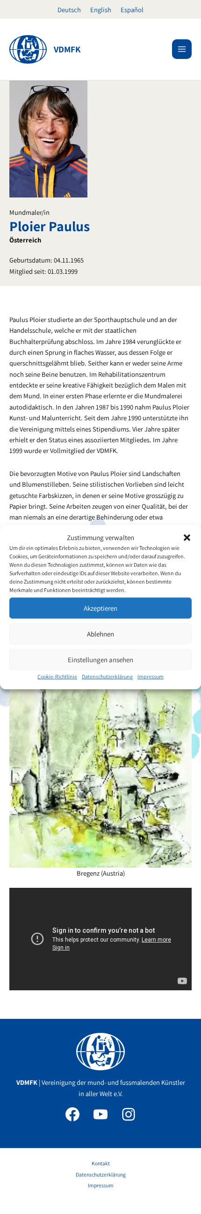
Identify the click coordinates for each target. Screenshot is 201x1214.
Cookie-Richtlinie (57, 676)
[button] (187, 537)
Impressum (150, 676)
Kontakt (101, 1163)
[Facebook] (72, 1114)
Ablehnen (100, 633)
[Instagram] (128, 1114)
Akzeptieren (100, 608)
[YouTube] (100, 1114)
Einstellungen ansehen (100, 659)
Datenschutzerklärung (107, 676)
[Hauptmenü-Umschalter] (182, 49)
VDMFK (67, 49)
